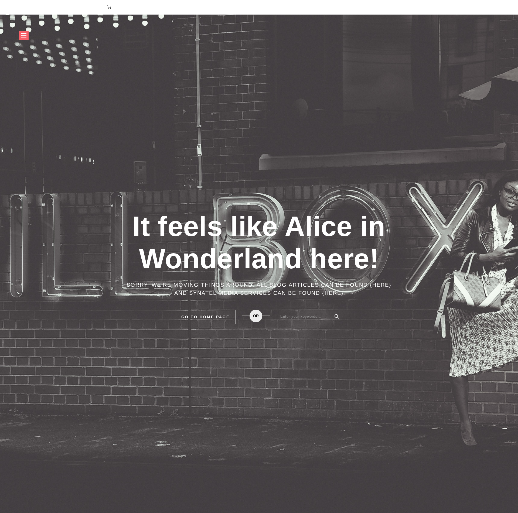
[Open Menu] (24, 35)
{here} (380, 285)
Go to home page (205, 317)
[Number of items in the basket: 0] (109, 7)
